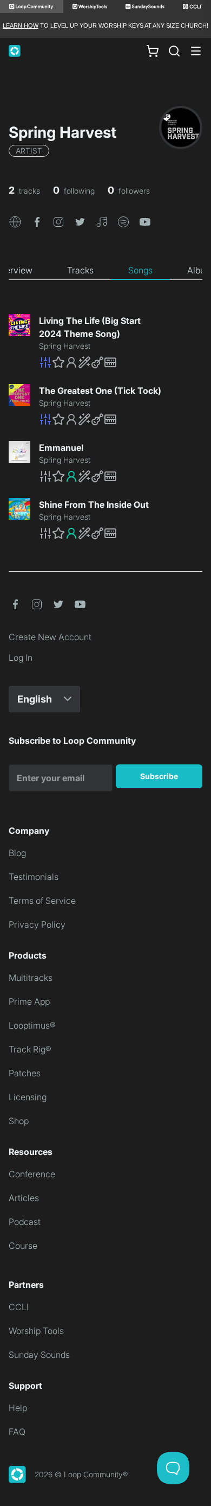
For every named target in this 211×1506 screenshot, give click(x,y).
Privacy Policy (37, 924)
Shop (19, 1120)
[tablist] (105, 270)
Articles (24, 1197)
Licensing (28, 1097)
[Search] (174, 51)
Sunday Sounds (39, 1354)
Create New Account (50, 636)
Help (18, 1407)
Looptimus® (32, 1025)
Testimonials (33, 876)
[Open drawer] (195, 51)
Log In (20, 657)
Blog (17, 852)
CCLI (19, 1306)
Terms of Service (42, 900)
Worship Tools (36, 1330)
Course (23, 1245)
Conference (32, 1174)
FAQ (17, 1431)
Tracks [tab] (80, 270)
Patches (25, 1073)
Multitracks (30, 977)
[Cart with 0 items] (152, 51)
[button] (15, 220)
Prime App (29, 1001)
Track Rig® (30, 1049)
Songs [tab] (140, 270)
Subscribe (159, 776)
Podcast (25, 1221)
